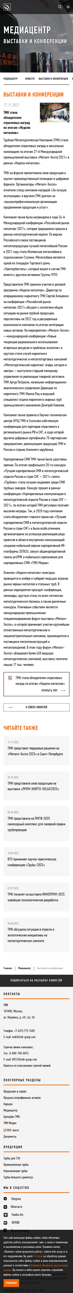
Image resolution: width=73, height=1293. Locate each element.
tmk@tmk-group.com (24, 1037)
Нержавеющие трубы (15, 1171)
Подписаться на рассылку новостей (36, 980)
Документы (10, 1137)
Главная (8, 968)
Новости (30, 78)
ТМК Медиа (10, 1123)
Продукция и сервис (15, 1091)
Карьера (8, 1104)
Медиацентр (11, 78)
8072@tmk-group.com (24, 1059)
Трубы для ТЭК (12, 1158)
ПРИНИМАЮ (11, 1283)
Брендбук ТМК (12, 1117)
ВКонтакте (16, 1207)
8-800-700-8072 (19, 1053)
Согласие (38, 1256)
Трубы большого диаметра (18, 1177)
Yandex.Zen (17, 1215)
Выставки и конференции (53, 78)
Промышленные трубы (16, 1165)
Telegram (16, 1199)
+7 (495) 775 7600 (24, 1031)
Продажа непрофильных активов (22, 1098)
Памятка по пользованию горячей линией (27, 1066)
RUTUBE (16, 1223)
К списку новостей (36, 707)
